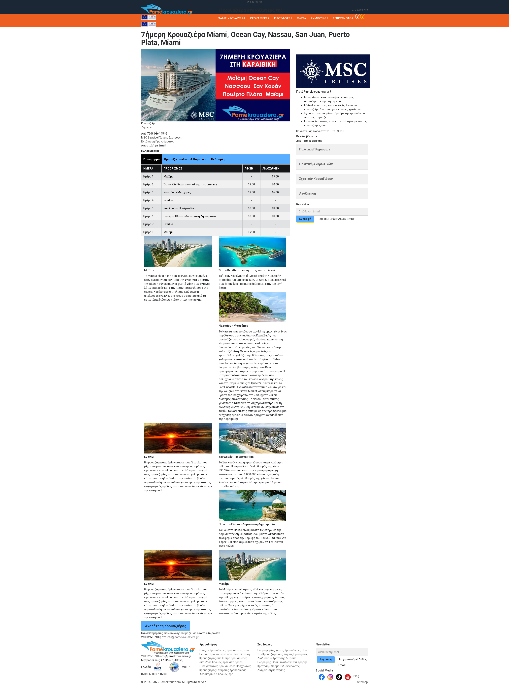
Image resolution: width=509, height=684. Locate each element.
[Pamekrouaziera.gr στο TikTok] (360, 16)
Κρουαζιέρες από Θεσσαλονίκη (230, 654)
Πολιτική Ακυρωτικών (316, 164)
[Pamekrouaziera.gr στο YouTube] (348, 676)
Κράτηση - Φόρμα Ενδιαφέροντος (278, 666)
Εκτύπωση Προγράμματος (157, 141)
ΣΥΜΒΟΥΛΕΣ (319, 18)
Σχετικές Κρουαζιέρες (316, 179)
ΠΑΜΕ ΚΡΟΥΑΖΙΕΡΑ (231, 18)
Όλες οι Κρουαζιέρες (212, 650)
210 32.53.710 (335, 131)
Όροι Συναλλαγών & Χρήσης (290, 662)
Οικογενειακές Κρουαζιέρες (217, 666)
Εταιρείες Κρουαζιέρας (231, 670)
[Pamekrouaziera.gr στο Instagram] (330, 676)
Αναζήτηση (307, 193)
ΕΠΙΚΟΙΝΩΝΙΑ (343, 18)
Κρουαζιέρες (353, 52)
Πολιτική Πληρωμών (314, 149)
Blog (356, 676)
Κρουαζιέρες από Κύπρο (214, 658)
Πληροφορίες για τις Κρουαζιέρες (279, 650)
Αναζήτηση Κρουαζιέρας (165, 626)
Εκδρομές (218, 159)
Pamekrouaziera (170, 682)
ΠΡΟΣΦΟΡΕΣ (283, 18)
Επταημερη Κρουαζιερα (393, 52)
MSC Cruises (370, 52)
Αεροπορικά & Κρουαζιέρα (216, 674)
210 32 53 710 (254, 2)
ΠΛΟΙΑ (301, 18)
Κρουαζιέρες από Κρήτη (227, 662)
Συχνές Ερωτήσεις (296, 654)
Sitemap (362, 682)
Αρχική (339, 52)
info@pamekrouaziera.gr (183, 637)
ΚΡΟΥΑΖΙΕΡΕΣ (259, 18)
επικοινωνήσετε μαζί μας (180, 633)
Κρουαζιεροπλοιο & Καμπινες (185, 159)
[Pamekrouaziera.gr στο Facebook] (322, 676)
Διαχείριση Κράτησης (271, 670)
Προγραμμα (151, 159)
